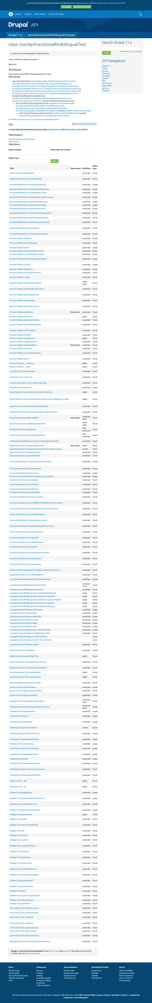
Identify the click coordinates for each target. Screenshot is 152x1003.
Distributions (96, 978)
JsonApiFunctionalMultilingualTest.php (51, 34)
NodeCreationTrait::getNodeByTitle (24, 656)
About (122, 967)
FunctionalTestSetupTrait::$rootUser (24, 473)
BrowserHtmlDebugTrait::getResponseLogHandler (30, 222)
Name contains (15, 150)
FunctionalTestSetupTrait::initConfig (24, 484)
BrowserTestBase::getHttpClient (22, 300)
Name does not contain (60, 150)
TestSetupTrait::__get (18, 781)
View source (13, 142)
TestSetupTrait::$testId (19, 759)
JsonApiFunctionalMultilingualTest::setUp (26, 590)
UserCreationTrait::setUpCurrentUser (24, 936)
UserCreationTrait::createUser (21, 923)
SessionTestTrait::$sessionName (23, 687)
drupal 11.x (15, 34)
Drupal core (96, 971)
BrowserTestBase (36, 81)
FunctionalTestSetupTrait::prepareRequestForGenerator (32, 526)
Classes (105, 71)
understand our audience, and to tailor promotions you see (100, 3)
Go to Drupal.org (11, 14)
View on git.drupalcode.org (85, 124)
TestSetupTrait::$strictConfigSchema (24, 748)
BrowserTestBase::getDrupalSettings (24, 295)
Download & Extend (99, 967)
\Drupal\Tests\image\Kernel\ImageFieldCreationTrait (37, 111)
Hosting (39, 976)
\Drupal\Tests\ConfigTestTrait (68, 91)
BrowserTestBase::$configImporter (23, 243)
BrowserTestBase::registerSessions (24, 342)
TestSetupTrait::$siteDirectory (21, 744)
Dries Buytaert (81, 998)
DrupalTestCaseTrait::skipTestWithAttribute (27, 435)
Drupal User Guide (71, 973)
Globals (105, 78)
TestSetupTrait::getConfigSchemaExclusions (27, 769)
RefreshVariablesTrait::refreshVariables (25, 683)
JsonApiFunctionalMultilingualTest (65, 113)
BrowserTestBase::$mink (19, 248)
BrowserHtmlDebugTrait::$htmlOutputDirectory (29, 202)
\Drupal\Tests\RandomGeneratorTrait (27, 89)
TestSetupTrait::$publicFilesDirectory (24, 739)
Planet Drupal (14, 971)
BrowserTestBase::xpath (19, 359)
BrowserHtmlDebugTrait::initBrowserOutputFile (28, 234)
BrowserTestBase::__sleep (20, 367)
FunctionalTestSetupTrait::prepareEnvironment (28, 520)
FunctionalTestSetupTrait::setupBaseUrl (25, 558)
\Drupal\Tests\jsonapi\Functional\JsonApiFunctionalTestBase (44, 116)
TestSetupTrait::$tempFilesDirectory (24, 754)
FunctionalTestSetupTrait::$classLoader (25, 469)
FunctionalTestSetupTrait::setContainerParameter (29, 553)
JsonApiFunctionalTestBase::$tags (23, 623)
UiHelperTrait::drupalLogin (20, 857)
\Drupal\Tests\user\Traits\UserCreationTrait (30, 93)
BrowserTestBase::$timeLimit (21, 269)
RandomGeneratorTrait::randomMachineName (28, 668)
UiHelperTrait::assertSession (21, 815)
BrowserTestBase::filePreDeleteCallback (25, 283)
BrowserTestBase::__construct (22, 363)
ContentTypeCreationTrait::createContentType (28, 383)
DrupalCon (40, 983)
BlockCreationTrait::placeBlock (22, 173)
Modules (94, 973)
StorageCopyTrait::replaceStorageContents (27, 701)
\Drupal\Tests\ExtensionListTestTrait (27, 101)
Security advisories (16, 978)
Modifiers (86, 168)
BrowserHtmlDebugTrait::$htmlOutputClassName (29, 189)
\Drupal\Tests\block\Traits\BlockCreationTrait (59, 86)
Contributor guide (43, 978)
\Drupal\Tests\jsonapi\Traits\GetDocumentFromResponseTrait (41, 108)
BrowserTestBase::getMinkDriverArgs (24, 306)
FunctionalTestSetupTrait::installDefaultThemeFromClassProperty (36, 503)
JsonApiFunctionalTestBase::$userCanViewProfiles (30, 630)
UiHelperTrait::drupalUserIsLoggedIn (24, 875)
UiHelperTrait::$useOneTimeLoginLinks (25, 810)
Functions (106, 73)
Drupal (123, 995)
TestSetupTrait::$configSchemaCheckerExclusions (30, 707)
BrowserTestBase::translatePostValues (25, 353)
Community (41, 967)
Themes (94, 976)
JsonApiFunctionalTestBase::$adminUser (26, 610)
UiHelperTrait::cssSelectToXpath (22, 846)
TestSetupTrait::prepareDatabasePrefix (25, 775)
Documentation (70, 967)
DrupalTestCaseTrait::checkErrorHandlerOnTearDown (31, 392)
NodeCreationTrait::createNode (22, 650)
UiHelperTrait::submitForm (20, 904)
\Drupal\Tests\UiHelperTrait (60, 84)
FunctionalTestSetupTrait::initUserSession (26, 497)
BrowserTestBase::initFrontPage (22, 330)
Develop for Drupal (56, 14)
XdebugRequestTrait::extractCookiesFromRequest (30, 941)
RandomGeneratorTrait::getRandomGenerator (28, 662)
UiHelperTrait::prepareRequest (22, 900)
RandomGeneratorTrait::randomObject (25, 672)
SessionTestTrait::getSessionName (23, 695)
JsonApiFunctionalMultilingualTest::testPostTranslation (32, 603)
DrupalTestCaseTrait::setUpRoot (23, 429)
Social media (14, 973)
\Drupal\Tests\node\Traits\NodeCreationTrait (62, 89)
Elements (105, 91)
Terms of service (126, 978)
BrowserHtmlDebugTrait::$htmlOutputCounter (28, 193)
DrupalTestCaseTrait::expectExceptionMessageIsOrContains (34, 412)
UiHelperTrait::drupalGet (19, 852)
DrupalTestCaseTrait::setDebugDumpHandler (28, 424)
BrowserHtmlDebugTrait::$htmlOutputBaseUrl (28, 185)
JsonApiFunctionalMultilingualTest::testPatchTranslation (32, 596)
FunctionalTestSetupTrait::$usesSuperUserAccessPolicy (32, 476)
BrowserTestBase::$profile (20, 265)
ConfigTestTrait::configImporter (22, 371)
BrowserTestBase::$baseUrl (20, 238)
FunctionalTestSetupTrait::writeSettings (25, 564)
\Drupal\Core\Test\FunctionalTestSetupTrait (30, 84)
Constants (106, 76)
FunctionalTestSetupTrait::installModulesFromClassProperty (34, 509)
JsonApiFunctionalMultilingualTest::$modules (28, 585)
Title (39, 168)
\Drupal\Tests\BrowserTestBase (78, 111)
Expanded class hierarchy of (34, 119)
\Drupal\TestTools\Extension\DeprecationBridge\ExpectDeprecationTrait (41, 98)
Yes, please (66, 7)
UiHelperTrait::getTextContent (21, 886)
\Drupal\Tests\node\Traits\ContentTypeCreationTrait (34, 91)
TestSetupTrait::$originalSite (21, 722)
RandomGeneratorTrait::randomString (25, 677)
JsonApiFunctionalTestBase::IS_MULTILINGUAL (28, 637)
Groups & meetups (43, 980)
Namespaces (107, 83)
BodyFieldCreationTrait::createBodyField (26, 179)
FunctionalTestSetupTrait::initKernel (24, 489)
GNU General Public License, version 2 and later (99, 995)
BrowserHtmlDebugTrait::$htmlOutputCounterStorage (31, 197)
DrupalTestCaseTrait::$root (20, 388)
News (11, 967)
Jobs (11, 980)
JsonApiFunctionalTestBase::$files (23, 613)
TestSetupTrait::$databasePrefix (22, 711)
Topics (105, 68)
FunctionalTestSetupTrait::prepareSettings (26, 532)
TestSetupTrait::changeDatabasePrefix (25, 763)
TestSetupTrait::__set (18, 787)
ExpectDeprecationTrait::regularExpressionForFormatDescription (36, 449)
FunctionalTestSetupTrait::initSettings (25, 492)
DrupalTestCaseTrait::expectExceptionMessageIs (29, 406)
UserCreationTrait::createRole (21, 917)
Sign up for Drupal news (18, 976)
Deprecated (106, 86)
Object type (14, 158)
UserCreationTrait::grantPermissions (24, 928)
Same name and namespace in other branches (30, 53)
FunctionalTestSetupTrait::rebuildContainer (27, 542)
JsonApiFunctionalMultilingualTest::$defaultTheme (30, 579)
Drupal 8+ (28, 14)
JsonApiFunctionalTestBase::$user (23, 626)
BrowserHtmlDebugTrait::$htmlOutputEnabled (28, 205)
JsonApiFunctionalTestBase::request (24, 644)
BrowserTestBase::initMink (20, 335)
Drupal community (32, 953)
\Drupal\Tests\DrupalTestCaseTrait (61, 81)
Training (39, 973)
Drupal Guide (69, 971)
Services (105, 88)
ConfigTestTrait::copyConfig (21, 377)
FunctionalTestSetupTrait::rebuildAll (24, 538)
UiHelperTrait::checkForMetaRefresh (24, 825)
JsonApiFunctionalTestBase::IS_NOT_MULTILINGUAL (31, 640)
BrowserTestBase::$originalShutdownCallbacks (28, 259)
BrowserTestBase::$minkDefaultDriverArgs (27, 251)
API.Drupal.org (69, 978)
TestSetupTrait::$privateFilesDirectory (25, 733)
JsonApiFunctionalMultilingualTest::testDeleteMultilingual (33, 593)
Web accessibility (126, 971)
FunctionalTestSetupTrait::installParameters (27, 514)
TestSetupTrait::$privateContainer (23, 728)
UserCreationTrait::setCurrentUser (23, 931)
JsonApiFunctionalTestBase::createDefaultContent (30, 633)
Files (104, 81)
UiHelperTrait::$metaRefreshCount (23, 804)
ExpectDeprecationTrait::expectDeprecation (27, 446)
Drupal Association (127, 973)
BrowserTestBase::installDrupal (22, 338)
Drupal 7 (18, 14)
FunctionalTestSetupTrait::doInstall (24, 480)
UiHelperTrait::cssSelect (19, 840)
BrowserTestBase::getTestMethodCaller (25, 325)
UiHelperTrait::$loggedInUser (21, 793)
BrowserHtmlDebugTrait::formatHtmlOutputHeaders (31, 213)
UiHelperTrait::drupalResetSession (23, 869)
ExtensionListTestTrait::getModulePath (25, 452)
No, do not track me (82, 7)
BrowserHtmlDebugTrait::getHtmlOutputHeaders (29, 218)
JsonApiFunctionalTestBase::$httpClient (26, 616)
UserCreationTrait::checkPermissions (24, 908)
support (67, 951)
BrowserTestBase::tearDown (21, 348)
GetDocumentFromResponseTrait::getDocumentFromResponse (35, 570)
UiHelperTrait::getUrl (18, 891)
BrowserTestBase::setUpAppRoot (23, 345)
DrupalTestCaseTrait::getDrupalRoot (24, 418)
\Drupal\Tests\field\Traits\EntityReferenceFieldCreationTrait (40, 106)
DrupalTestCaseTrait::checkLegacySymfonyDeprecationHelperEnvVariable (39, 399)
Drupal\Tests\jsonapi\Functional (22, 139)
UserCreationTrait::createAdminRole (24, 913)
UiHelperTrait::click (17, 831)
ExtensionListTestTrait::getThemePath (25, 456)
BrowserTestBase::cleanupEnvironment (25, 273)
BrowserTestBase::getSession (21, 317)
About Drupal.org (126, 976)
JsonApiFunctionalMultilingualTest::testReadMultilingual (32, 606)
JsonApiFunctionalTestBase (59, 103)
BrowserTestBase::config (19, 277)
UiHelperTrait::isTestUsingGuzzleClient (25, 896)
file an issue (54, 951)
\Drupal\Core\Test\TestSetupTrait (26, 86)
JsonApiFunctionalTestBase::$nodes (24, 620)
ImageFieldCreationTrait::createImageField (26, 575)
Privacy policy (124, 980)
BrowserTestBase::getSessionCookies (25, 320)
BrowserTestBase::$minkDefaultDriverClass (27, 254)
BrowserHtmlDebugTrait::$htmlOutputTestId (27, 208)
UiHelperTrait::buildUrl (18, 819)
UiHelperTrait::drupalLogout (21, 863)
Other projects (40, 14)
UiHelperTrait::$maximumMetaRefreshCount (27, 798)
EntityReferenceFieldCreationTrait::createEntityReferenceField (34, 441)
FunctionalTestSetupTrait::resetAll (23, 547)
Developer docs (70, 976)
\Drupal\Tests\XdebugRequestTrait (63, 93)
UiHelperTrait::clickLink (19, 835)
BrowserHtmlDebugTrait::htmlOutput (24, 228)
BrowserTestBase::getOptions (21, 312)
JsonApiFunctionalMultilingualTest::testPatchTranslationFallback (36, 600)
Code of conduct (43, 985)
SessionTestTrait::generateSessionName (26, 691)
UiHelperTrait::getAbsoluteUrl (21, 881)
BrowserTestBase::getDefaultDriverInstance (27, 289)
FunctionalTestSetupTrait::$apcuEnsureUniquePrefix (30, 462)
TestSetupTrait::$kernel (19, 716)
